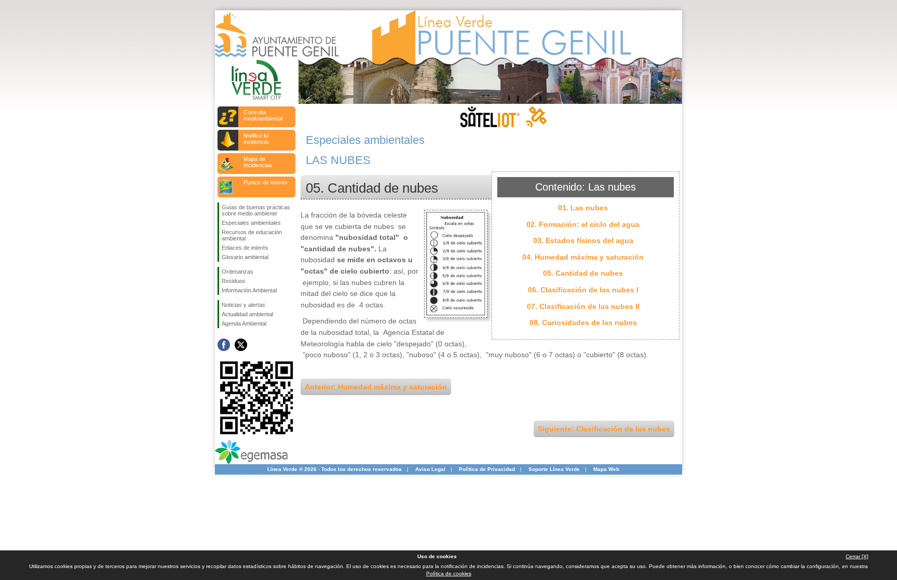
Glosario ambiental (245, 257)
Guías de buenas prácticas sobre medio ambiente (256, 210)
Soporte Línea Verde (554, 469)
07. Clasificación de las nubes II (583, 306)
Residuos (234, 281)
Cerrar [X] (857, 556)
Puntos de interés (265, 182)
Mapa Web (606, 469)
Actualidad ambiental (247, 314)
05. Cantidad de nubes (583, 273)
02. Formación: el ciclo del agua (583, 224)
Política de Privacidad (487, 469)
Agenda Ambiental (244, 323)
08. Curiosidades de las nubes (583, 322)
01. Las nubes (583, 208)
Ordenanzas (237, 271)
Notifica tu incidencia (255, 138)
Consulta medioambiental (262, 115)
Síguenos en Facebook (224, 345)
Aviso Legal (430, 469)
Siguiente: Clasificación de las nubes (604, 429)
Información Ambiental (249, 290)
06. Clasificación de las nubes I (583, 290)
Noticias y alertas (243, 305)
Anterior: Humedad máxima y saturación (376, 387)
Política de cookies (448, 573)
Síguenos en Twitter (241, 345)
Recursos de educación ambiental (252, 235)
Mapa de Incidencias (257, 162)
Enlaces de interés (245, 248)
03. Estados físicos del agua (583, 240)
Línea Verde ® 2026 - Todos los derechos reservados (334, 469)
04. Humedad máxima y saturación (583, 257)
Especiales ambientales (251, 223)
